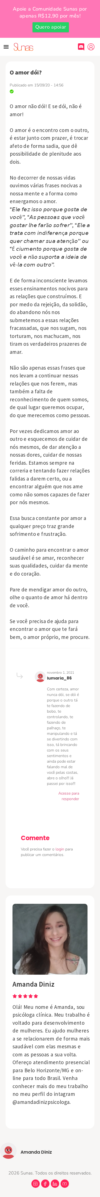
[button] (6, 47)
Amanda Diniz (33, 984)
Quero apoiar (50, 27)
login (60, 849)
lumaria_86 (59, 678)
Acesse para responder (68, 796)
